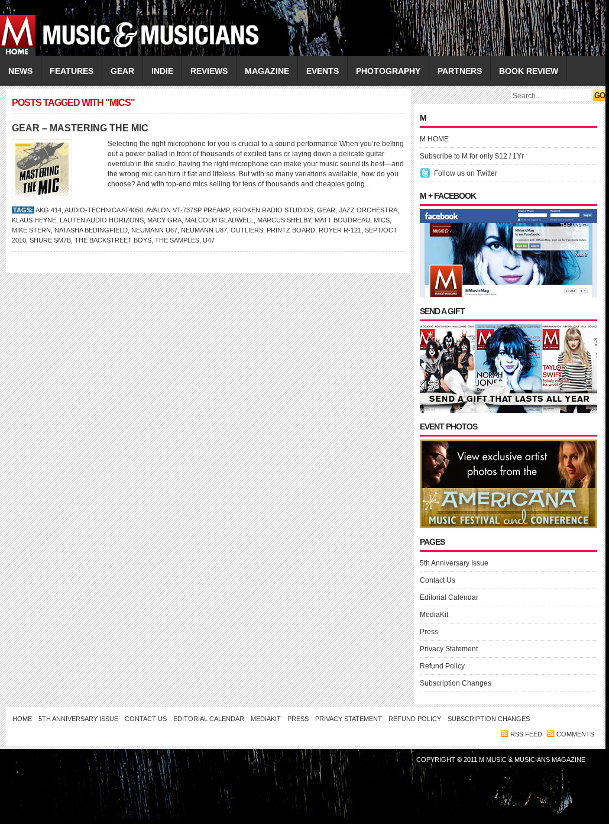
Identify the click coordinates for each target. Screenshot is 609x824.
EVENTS (322, 71)
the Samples (177, 240)
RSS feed (526, 734)
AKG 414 (48, 210)
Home (22, 718)
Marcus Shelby (284, 220)
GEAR (122, 71)
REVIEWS (209, 71)
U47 (209, 240)
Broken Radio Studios (273, 210)
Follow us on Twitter (465, 173)
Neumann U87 (204, 230)
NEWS (20, 71)
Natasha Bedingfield (91, 230)
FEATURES (71, 71)
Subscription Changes (455, 683)
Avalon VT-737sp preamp (187, 210)
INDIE (162, 71)
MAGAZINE (267, 71)
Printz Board (291, 230)
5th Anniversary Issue (454, 563)
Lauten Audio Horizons (102, 220)
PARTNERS (460, 71)
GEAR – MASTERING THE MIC (80, 128)
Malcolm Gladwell (219, 220)
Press (429, 632)
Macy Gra (164, 220)
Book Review (528, 71)
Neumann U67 (154, 230)
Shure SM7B (50, 240)
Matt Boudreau (342, 220)
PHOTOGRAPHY (388, 71)
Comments (575, 734)
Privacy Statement (449, 649)
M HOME (434, 139)
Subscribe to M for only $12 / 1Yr (472, 156)
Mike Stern (31, 230)
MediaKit (434, 614)
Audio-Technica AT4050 (103, 210)
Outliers (247, 230)
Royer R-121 (340, 230)
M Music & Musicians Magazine (533, 759)
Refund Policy (442, 666)
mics (382, 220)
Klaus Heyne (34, 220)
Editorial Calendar (449, 597)
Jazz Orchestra (368, 210)
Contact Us (437, 580)
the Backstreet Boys (112, 240)
